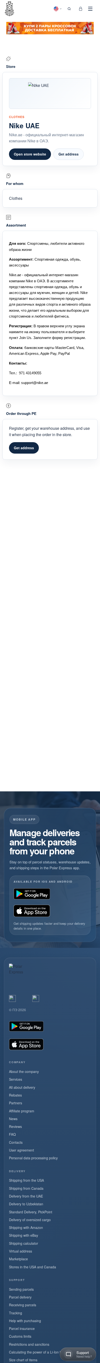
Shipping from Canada (26, 1188)
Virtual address (20, 1251)
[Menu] (90, 8)
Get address (68, 154)
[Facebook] (12, 998)
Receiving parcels (22, 1304)
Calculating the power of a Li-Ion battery (39, 1352)
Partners (15, 1102)
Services (15, 1079)
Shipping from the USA (26, 1180)
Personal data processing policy (33, 1157)
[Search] (69, 8)
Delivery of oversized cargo (30, 1219)
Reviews (15, 1126)
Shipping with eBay (23, 1235)
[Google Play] (32, 894)
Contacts (16, 1142)
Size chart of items (23, 1359)
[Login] (80, 8)
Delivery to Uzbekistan (26, 1203)
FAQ (12, 1134)
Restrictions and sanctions (29, 1344)
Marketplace (18, 1258)
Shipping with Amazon (26, 1227)
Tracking (15, 1312)
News (13, 1118)
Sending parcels (21, 1289)
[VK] (24, 998)
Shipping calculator (23, 1243)
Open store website (30, 154)
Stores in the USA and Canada (32, 1266)
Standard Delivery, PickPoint (30, 1211)
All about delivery (22, 1087)
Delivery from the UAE (26, 1196)
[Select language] (57, 8)
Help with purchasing (25, 1320)
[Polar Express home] (9, 8)
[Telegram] (35, 998)
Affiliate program (21, 1110)
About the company (24, 1071)
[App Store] (32, 911)
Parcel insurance (22, 1328)
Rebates (15, 1095)
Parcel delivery (20, 1297)
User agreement (21, 1150)
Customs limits (20, 1336)
